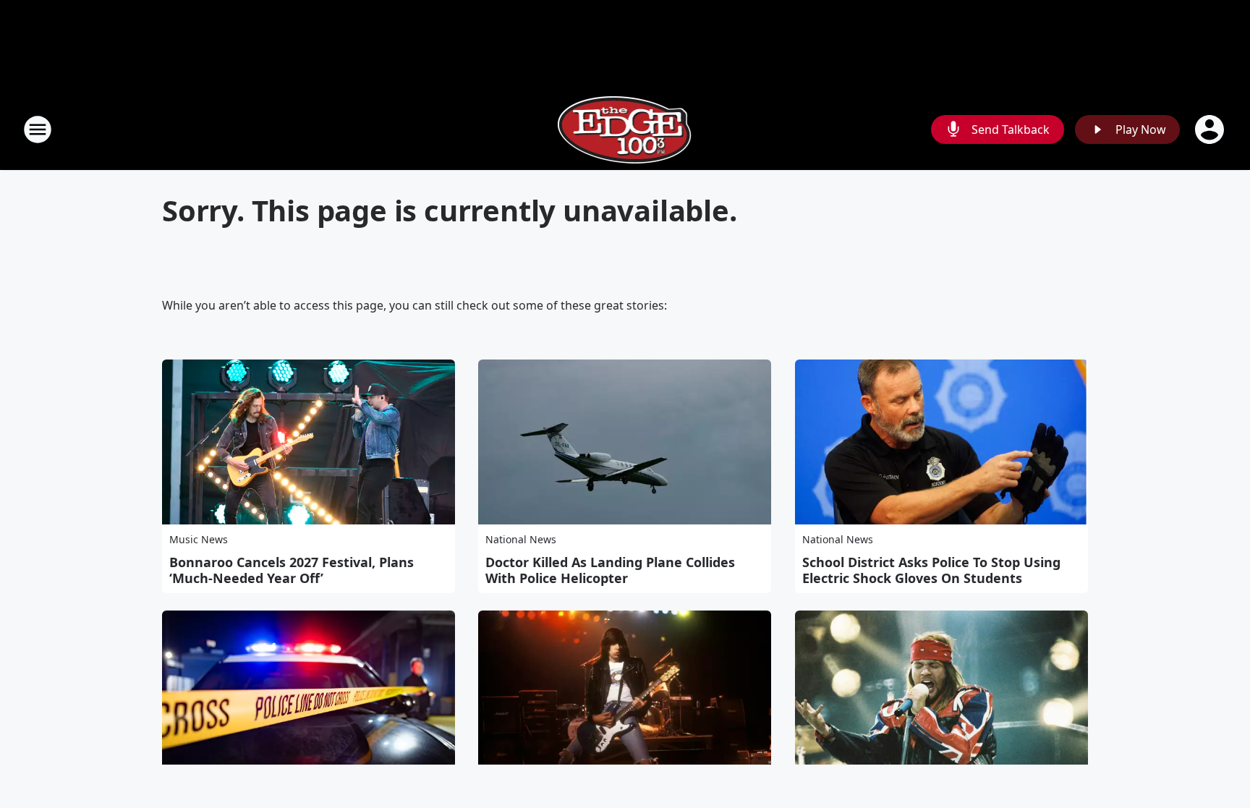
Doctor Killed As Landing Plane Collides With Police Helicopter (610, 570)
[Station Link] (625, 129)
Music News (198, 539)
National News (520, 539)
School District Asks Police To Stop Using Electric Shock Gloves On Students (931, 570)
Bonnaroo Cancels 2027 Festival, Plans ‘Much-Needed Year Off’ (291, 570)
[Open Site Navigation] (37, 129)
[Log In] (1211, 129)
